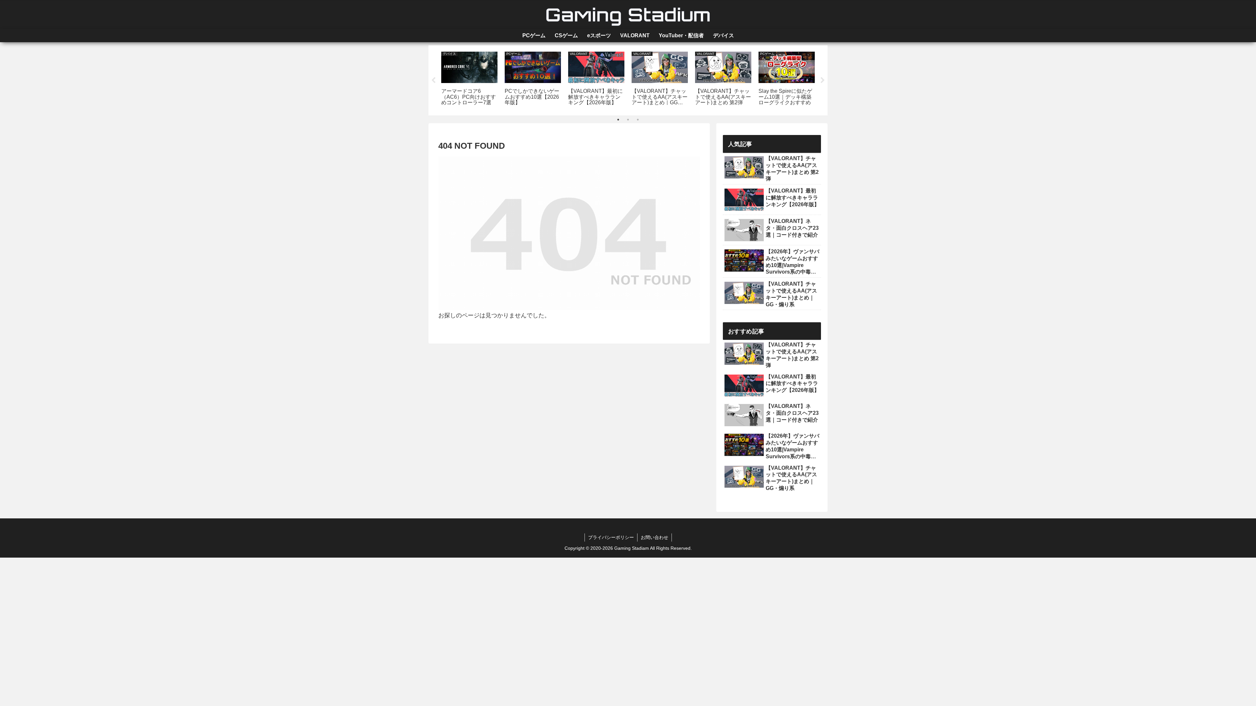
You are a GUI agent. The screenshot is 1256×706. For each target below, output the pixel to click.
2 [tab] (628, 119)
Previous (433, 80)
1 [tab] (618, 119)
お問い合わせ (654, 537)
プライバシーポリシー (611, 537)
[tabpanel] (469, 79)
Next (822, 80)
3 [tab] (638, 119)
